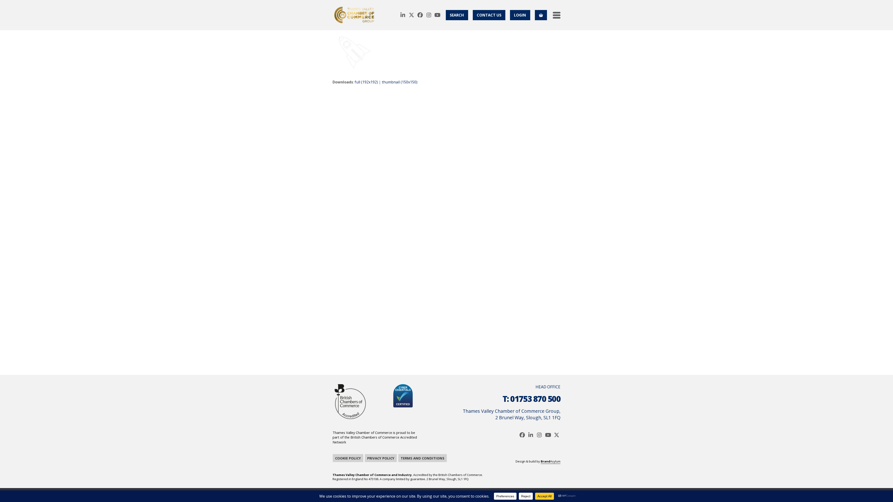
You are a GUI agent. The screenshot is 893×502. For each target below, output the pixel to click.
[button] (556, 15)
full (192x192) (366, 82)
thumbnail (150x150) (399, 82)
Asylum (550, 461)
